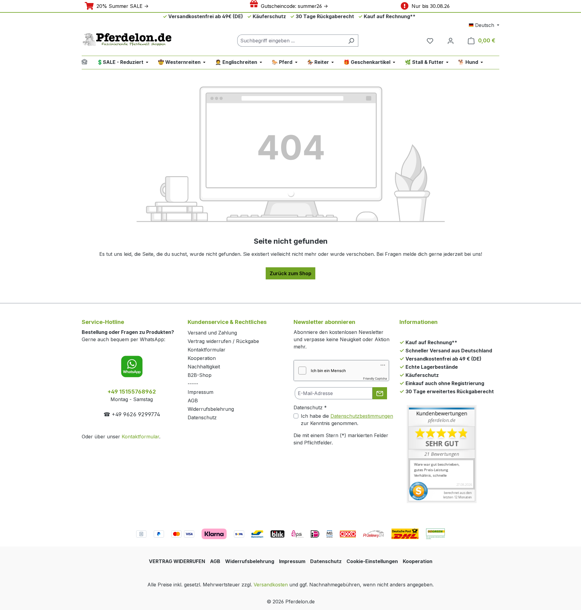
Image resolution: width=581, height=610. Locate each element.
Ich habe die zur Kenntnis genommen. (347, 419)
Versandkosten (271, 585)
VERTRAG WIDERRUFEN (177, 561)
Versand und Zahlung (212, 333)
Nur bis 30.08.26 (429, 6)
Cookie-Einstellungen (372, 561)
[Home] (88, 62)
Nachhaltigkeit (204, 367)
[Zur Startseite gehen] (127, 39)
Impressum (200, 392)
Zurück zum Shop (290, 273)
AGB (193, 400)
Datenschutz (202, 417)
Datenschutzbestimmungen (361, 416)
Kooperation (202, 358)
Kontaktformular (140, 437)
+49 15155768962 (131, 391)
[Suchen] (351, 41)
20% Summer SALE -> (121, 6)
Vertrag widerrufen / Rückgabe (223, 341)
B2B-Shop (200, 375)
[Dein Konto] (450, 41)
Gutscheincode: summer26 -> (293, 6)
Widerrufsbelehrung (211, 409)
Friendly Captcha (375, 378)
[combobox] (290, 41)
